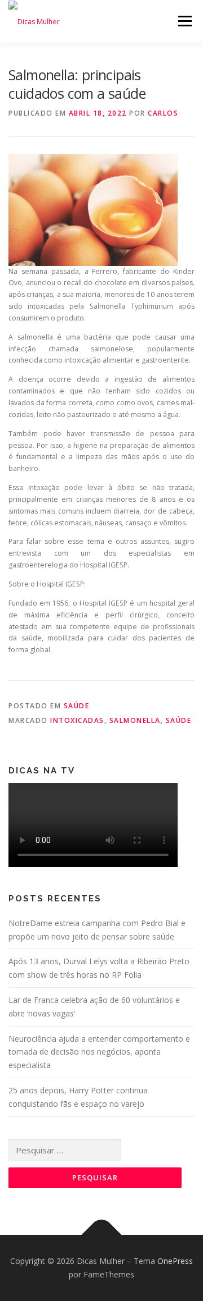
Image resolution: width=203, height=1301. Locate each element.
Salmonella (135, 720)
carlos (163, 113)
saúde (179, 720)
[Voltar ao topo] (102, 1235)
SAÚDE (77, 706)
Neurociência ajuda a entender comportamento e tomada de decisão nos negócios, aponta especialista (99, 1052)
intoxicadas (77, 720)
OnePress (175, 1261)
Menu (184, 21)
